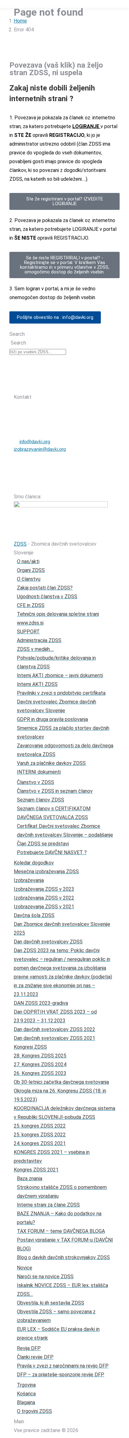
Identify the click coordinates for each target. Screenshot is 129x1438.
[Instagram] (65, 385)
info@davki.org (34, 441)
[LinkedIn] (81, 385)
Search (17, 334)
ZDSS (20, 544)
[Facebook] (49, 385)
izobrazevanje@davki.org (40, 449)
